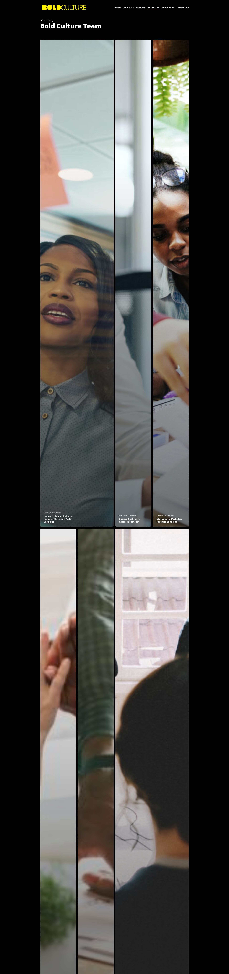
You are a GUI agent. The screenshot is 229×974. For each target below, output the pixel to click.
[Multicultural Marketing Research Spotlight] (171, 283)
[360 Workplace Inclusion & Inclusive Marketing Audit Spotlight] (77, 283)
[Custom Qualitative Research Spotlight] (133, 283)
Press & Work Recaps (52, 512)
